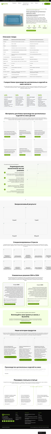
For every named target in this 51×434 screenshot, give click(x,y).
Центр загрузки (40, 420)
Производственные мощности (18, 419)
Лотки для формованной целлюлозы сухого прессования (31, 418)
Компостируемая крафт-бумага (9, 131)
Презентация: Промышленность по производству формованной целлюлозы (18, 268)
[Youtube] (44, 0)
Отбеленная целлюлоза (38, 130)
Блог (39, 414)
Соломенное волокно (38, 148)
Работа (17, 414)
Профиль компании (18, 417)
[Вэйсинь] (47, 0)
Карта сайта (40, 427)
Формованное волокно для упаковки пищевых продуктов (39, 347)
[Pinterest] (45, 0)
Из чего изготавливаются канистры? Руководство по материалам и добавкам (25, 396)
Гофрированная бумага (23, 148)
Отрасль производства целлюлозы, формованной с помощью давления (38, 268)
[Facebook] (41, 0)
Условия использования (46, 427)
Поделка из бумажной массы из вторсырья (31, 416)
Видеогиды (40, 417)
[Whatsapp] (48, 0)
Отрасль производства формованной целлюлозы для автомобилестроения (38, 256)
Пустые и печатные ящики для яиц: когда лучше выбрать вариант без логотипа (43, 396)
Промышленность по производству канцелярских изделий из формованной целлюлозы (7, 256)
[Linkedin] (40, 0)
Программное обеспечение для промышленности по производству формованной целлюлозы (28, 256)
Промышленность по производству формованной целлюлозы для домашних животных (7, 268)
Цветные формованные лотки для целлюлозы (30, 414)
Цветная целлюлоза (22, 130)
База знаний (40, 418)
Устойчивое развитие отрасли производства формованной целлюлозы (18, 256)
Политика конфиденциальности (34, 427)
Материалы (40, 415)
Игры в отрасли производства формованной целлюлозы (28, 268)
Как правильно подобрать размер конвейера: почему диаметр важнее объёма (10, 396)
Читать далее (6, 373)
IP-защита (17, 415)
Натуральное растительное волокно (10, 149)
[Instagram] (42, 0)
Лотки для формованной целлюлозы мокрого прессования (10, 347)
